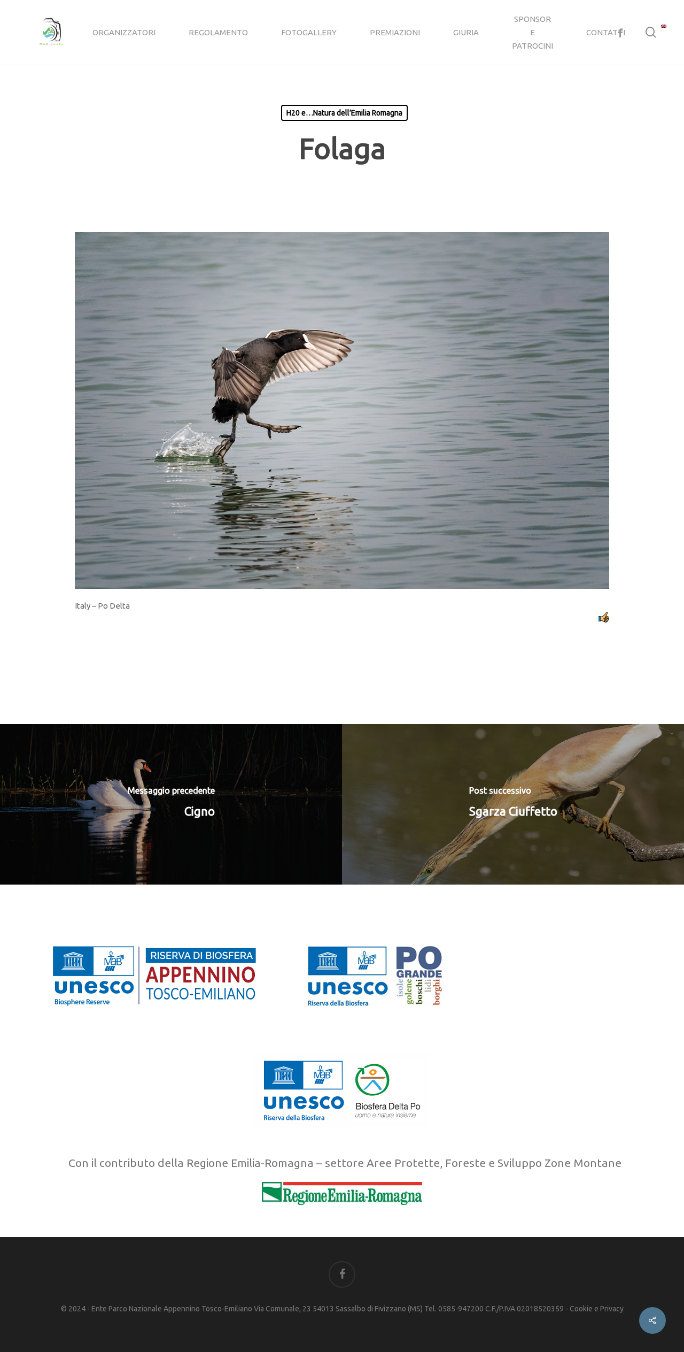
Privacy (612, 1308)
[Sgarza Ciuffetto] (513, 804)
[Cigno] (171, 804)
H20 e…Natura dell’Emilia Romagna (344, 113)
